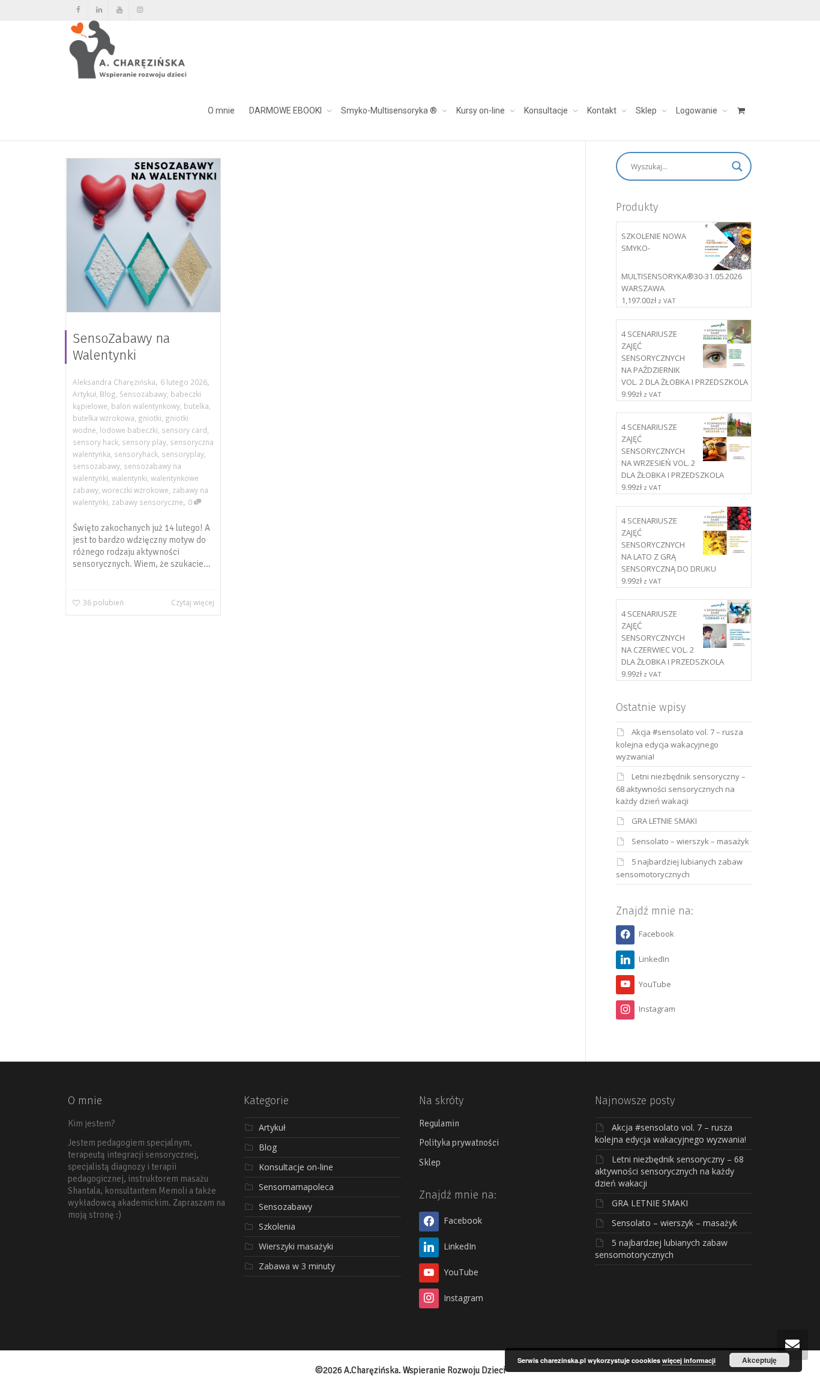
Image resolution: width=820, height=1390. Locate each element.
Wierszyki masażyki (296, 1246)
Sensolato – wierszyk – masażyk (690, 841)
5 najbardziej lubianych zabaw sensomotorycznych (661, 1248)
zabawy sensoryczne (147, 502)
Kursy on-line (481, 110)
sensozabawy (96, 466)
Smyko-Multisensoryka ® (390, 110)
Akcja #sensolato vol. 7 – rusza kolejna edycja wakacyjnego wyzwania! (679, 744)
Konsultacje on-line (296, 1167)
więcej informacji (689, 1360)
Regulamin (439, 1123)
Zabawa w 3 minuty (297, 1266)
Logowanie (697, 110)
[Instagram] (139, 10)
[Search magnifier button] (737, 166)
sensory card (184, 430)
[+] (143, 235)
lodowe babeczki (129, 430)
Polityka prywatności (459, 1142)
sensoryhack (136, 454)
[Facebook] (78, 10)
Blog (108, 394)
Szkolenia (277, 1226)
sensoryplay (182, 454)
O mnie (221, 110)
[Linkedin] (99, 10)
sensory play (144, 442)
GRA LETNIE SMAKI (664, 820)
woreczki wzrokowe (135, 490)
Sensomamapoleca (296, 1186)
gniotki (149, 418)
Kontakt (602, 110)
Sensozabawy (143, 394)
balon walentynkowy (145, 406)
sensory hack (95, 442)
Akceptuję (759, 1360)
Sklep (647, 110)
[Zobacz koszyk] (741, 110)
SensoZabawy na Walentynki (121, 346)
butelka (196, 406)
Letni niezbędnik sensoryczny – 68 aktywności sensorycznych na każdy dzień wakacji (681, 788)
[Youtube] (119, 10)
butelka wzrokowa (103, 418)
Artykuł (84, 394)
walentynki (129, 478)
